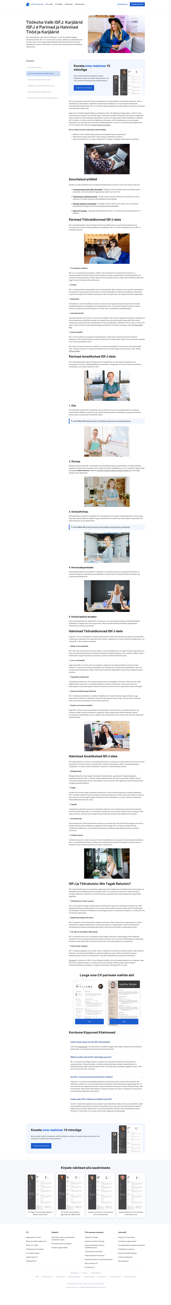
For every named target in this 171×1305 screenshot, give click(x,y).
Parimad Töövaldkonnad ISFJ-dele (40, 73)
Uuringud (72, 960)
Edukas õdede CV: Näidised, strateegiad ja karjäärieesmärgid (108, 421)
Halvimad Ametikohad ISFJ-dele (39, 92)
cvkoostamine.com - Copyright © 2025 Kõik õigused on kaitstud (85, 1287)
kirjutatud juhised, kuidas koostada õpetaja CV (114, 470)
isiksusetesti (82, 1047)
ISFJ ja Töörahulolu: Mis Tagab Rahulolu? (43, 98)
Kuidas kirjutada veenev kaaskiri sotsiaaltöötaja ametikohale (108, 527)
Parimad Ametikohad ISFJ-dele (39, 80)
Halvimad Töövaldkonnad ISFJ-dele (41, 86)
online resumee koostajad (101, 125)
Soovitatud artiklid (34, 67)
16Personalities (74, 351)
